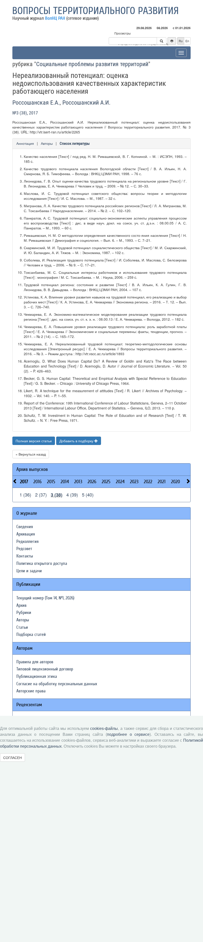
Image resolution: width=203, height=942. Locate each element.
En (187, 41)
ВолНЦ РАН (55, 18)
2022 (148, 481)
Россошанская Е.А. (36, 102)
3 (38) (56, 495)
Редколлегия (27, 541)
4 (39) (72, 494)
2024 (120, 481)
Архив (21, 605)
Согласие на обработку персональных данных (56, 683)
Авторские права (31, 691)
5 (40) (88, 494)
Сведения (24, 526)
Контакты (24, 556)
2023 (134, 481)
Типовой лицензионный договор (44, 669)
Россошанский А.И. (86, 102)
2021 (162, 481)
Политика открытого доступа (41, 563)
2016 (37, 481)
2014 (65, 481)
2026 (92, 481)
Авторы (47, 143)
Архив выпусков (32, 469)
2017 (24, 481)
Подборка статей (31, 634)
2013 (78, 481)
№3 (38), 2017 (25, 112)
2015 (51, 481)
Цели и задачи (29, 570)
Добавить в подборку (76, 440)
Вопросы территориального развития (95, 11)
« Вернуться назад (31, 454)
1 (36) (25, 494)
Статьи (22, 627)
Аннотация (25, 143)
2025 (106, 481)
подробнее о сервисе (128, 734)
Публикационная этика (36, 676)
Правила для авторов (34, 662)
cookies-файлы (104, 728)
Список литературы (75, 143)
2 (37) (41, 494)
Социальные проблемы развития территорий (92, 64)
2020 (175, 481)
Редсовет (24, 548)
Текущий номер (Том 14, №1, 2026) (45, 598)
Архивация (25, 534)
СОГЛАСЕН (12, 757)
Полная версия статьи (34, 440)
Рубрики (23, 612)
